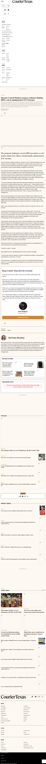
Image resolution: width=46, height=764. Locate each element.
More (2, 740)
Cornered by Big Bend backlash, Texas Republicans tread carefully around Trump (17, 466)
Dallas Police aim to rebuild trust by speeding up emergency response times (17, 475)
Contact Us (3, 747)
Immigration (4, 36)
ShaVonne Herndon (5, 109)
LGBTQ (8, 38)
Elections (4, 32)
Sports (3, 46)
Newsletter (8, 69)
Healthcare (4, 34)
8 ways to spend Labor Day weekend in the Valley (11, 686)
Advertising (4, 82)
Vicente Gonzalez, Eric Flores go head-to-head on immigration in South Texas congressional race (18, 522)
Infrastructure (9, 36)
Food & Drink (27, 730)
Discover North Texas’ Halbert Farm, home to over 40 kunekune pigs (16, 547)
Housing (8, 34)
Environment (9, 32)
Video (3, 67)
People (3, 59)
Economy (3, 709)
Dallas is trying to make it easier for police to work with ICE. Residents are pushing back (7, 373)
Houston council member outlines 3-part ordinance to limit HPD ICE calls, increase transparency (29, 373)
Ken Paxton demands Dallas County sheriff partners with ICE (28, 365)
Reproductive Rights (5, 720)
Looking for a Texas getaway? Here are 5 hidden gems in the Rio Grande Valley (18, 677)
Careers (2, 758)
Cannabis (8, 24)
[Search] (8, 6)
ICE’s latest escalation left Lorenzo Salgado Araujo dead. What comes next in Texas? (7, 364)
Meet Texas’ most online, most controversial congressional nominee (16, 457)
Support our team (23, 317)
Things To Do (27, 734)
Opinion (8, 67)
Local (2, 728)
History (2, 732)
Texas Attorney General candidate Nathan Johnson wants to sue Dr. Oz (16, 511)
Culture (3, 53)
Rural (7, 43)
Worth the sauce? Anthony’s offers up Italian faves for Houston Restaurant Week (17, 650)
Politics (8, 40)
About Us (3, 744)
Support (2, 755)
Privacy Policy (3, 760)
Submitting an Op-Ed (8, 79)
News (9, 330)
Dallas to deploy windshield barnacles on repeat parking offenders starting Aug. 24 (18, 484)
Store (3, 72)
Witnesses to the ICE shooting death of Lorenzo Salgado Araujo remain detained (19, 559)
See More (43, 590)
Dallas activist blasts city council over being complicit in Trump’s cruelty (17, 535)
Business (4, 24)
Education (26, 709)
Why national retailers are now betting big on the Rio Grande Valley (20, 450)
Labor (3, 38)
